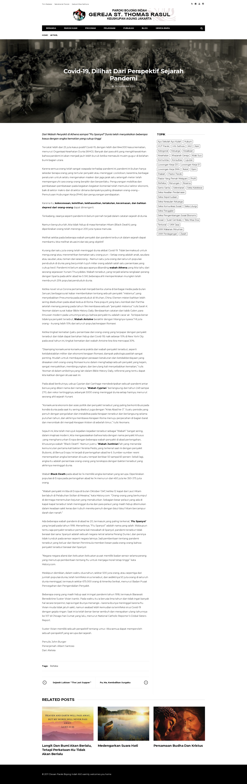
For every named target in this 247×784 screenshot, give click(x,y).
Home (45, 35)
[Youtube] (199, 4)
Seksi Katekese (194, 187)
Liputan (189, 160)
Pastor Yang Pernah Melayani (172, 178)
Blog (145, 28)
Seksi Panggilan (166, 211)
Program (90, 28)
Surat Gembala (174, 220)
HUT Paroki (163, 146)
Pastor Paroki (175, 174)
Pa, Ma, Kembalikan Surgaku (115, 682)
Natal (185, 169)
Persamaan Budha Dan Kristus (178, 746)
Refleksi (54, 666)
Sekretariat (178, 187)
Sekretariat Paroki (61, 4)
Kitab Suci (197, 155)
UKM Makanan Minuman (170, 229)
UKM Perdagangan (167, 234)
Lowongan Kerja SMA (169, 169)
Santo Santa (164, 187)
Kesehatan (163, 155)
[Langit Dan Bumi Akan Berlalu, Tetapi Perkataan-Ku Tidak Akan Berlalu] (67, 724)
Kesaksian (188, 151)
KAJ (190, 146)
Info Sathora (178, 146)
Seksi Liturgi (191, 206)
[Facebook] (195, 4)
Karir (197, 146)
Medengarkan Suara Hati (118, 746)
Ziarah (183, 234)
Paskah (161, 174)
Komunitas (163, 160)
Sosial (161, 220)
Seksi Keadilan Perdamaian (171, 192)
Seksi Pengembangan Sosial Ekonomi (177, 215)
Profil (193, 178)
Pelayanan (109, 28)
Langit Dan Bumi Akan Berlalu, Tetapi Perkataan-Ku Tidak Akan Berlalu (67, 750)
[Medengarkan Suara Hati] (123, 724)
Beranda (51, 28)
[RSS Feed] (192, 4)
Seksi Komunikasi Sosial (169, 206)
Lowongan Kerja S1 (190, 164)
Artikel (125, 92)
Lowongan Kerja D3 (168, 164)
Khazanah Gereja (180, 155)
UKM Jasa (174, 224)
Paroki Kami (70, 28)
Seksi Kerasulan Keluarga (170, 201)
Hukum (188, 141)
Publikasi (128, 28)
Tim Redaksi (47, 4)
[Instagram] (203, 4)
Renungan (174, 183)
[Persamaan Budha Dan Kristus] (179, 724)
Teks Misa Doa (192, 220)
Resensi (187, 183)
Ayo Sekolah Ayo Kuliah (169, 141)
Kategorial (163, 151)
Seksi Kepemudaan (167, 197)
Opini (193, 169)
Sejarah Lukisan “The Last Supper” (72, 682)
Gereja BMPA (163, 28)
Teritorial (162, 224)
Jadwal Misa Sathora (80, 4)
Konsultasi (177, 160)
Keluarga (175, 151)
